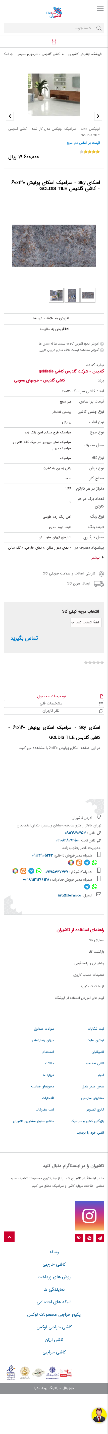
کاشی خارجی (54, 1264)
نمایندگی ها (54, 1289)
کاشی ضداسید (94, 1063)
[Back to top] (9, 1237)
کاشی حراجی (54, 1352)
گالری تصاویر (95, 1110)
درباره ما (48, 1075)
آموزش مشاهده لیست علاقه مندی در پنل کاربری (69, 350)
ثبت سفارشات (45, 1110)
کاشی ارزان (54, 1340)
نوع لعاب (96, 422)
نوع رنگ (97, 516)
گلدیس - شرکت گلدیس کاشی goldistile (71, 371)
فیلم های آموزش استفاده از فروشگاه (79, 998)
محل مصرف (94, 445)
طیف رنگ (96, 527)
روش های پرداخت (54, 1277)
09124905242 (42, 856)
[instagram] (89, 1215)
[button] (10, 116)
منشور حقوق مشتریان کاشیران (33, 1121)
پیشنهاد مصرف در (89, 547)
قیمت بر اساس (89, 143)
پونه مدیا (40, 1388)
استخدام (48, 1052)
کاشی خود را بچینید (90, 1133)
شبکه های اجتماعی (54, 1302)
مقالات (49, 1063)
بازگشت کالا (96, 952)
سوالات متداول (44, 1029)
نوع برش (96, 468)
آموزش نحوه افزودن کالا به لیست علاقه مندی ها (69, 344)
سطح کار (96, 478)
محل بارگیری (93, 537)
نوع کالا (98, 458)
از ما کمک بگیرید (92, 986)
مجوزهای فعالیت (42, 1086)
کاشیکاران (97, 1052)
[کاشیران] (54, 12)
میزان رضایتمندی (42, 1040)
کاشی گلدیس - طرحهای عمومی (39, 380)
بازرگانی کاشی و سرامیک (87, 1121)
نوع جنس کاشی (91, 412)
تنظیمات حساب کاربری (88, 975)
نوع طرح (97, 432)
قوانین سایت (95, 1040)
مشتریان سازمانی (92, 1098)
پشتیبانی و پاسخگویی (89, 963)
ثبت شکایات (96, 1029)
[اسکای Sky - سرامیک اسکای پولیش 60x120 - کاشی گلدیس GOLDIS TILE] (54, 245)
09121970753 (75, 833)
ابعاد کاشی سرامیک (88, 391)
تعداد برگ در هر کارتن (91, 503)
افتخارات (48, 1098)
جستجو (99, 28)
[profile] (54, 41)
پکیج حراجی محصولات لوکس (54, 1315)
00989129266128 (36, 880)
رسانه (54, 1252)
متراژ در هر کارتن (90, 488)
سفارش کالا (96, 940)
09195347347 (56, 872)
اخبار (101, 1075)
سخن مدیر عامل (93, 1086)
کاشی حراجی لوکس (54, 1327)
